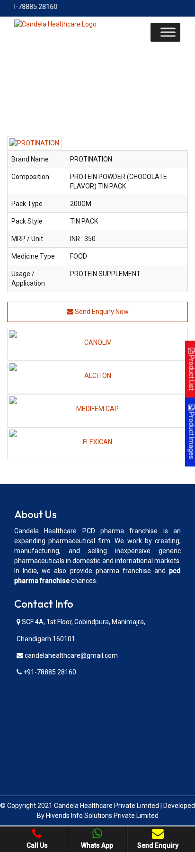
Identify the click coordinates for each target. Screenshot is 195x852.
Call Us (37, 845)
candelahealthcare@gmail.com (70, 655)
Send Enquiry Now (101, 311)
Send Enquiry (157, 845)
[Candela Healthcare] (55, 23)
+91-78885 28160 (49, 672)
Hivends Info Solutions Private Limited (102, 815)
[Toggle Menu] (168, 31)
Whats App (97, 845)
